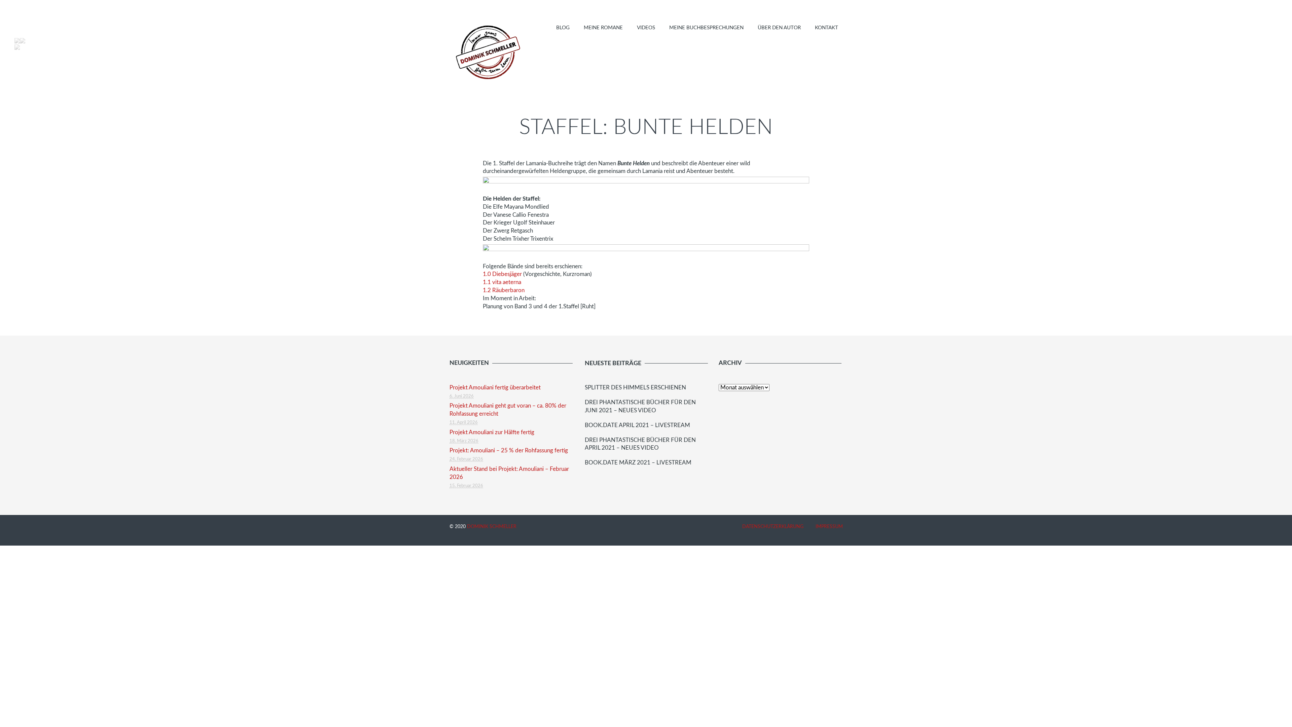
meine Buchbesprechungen (706, 27)
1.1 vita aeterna (502, 282)
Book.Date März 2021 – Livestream (638, 462)
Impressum (829, 526)
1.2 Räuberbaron (504, 290)
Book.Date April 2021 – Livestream (637, 425)
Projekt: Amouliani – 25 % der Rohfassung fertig (509, 450)
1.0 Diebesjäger (502, 274)
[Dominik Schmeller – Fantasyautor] (487, 52)
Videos (646, 27)
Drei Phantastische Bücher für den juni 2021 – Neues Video (640, 406)
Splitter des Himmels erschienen (635, 387)
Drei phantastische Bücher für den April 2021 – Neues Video (640, 444)
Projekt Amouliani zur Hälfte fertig (492, 432)
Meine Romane (603, 27)
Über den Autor (779, 27)
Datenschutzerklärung (772, 526)
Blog (563, 27)
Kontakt (826, 27)
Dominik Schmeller (491, 526)
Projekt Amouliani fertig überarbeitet (495, 387)
